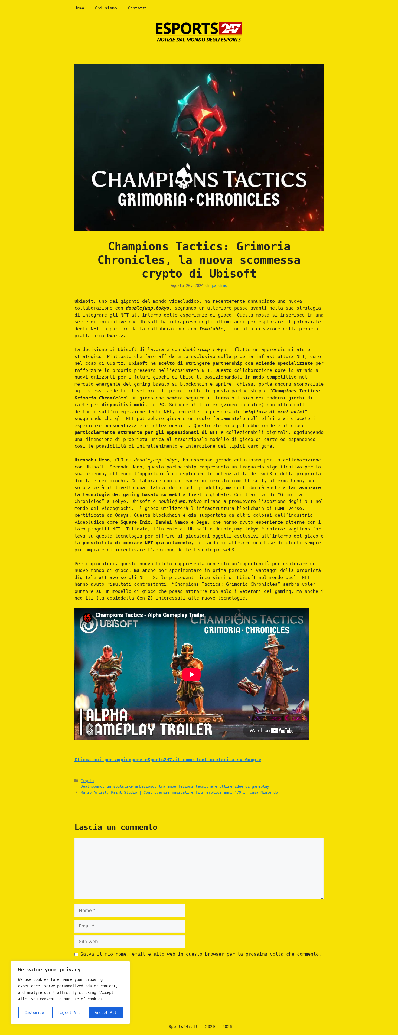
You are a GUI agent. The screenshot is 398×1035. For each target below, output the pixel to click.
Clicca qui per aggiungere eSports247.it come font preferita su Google (167, 759)
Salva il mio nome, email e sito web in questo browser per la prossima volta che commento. (200, 954)
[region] (70, 992)
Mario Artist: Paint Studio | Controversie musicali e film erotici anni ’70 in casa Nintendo (179, 792)
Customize (34, 1012)
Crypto (87, 781)
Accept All (105, 1012)
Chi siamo (106, 8)
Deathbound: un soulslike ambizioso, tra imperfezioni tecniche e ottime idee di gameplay (175, 786)
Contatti (137, 8)
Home (79, 8)
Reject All (69, 1012)
